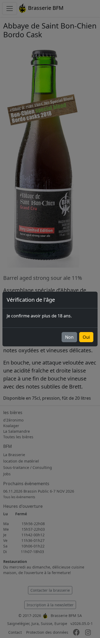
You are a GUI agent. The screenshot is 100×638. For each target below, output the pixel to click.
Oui (86, 337)
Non (69, 337)
